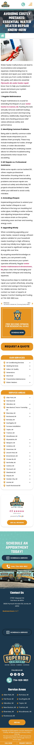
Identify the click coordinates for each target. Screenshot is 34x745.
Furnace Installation (13, 426)
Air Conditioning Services (15, 362)
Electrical (9, 376)
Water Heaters (11, 382)
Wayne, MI (10, 476)
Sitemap (17, 734)
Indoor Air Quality (12, 369)
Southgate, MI (11, 423)
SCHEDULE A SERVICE (19, 558)
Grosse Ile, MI (11, 459)
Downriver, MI (11, 449)
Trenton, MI (10, 433)
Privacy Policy (26, 732)
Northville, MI (10, 462)
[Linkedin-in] (22, 674)
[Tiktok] (18, 674)
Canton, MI (10, 466)
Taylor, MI (9, 429)
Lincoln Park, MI (11, 453)
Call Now (8, 743)
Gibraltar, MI (10, 404)
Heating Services (12, 366)
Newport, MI (10, 443)
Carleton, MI (10, 446)
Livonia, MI (9, 482)
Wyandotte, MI (11, 439)
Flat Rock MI (10, 401)
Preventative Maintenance (15, 379)
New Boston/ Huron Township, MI (17, 409)
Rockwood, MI (11, 416)
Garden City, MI (11, 479)
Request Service (25, 743)
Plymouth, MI (10, 469)
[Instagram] (15, 674)
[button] (30, 4)
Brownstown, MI (11, 456)
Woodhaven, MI (11, 436)
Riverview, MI (10, 413)
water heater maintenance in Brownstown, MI (16, 267)
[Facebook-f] (11, 674)
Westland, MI (10, 472)
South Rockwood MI (13, 485)
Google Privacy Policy (10, 738)
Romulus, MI (10, 420)
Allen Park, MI (11, 397)
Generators (10, 372)
